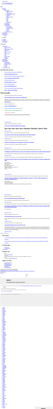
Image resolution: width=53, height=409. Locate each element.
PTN (7, 20)
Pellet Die (2, 271)
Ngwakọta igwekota (10, 28)
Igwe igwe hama (9, 27)
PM (7, 19)
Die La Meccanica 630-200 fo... (11, 90)
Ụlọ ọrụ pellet (9, 26)
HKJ (7, 18)
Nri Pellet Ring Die (31, 271)
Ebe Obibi (4, 8)
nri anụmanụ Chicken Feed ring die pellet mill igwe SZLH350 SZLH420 (20, 134)
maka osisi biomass (10, 16)
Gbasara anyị (4, 34)
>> (3, 233)
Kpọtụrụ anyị (4, 32)
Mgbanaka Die (7, 10)
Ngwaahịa (4, 9)
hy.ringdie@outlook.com (13, 258)
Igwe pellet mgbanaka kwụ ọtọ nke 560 (13, 216)
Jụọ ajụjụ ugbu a (5, 249)
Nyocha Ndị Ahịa (5, 33)
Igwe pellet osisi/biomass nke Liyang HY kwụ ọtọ (15, 224)
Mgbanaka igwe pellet (19, 271)
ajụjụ (5, 102)
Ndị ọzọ (8, 30)
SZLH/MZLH (9, 22)
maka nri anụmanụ (10, 11)
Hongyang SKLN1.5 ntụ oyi (11, 82)
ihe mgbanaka (25, 271)
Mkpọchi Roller (7, 24)
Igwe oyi (6, 64)
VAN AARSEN (9, 13)
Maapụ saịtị (11, 270)
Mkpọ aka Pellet (12, 271)
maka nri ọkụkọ (7, 53)
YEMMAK (6, 58)
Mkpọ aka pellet (6, 271)
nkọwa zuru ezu (8, 102)
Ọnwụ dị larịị (7, 23)
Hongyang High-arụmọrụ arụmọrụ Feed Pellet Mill (15, 97)
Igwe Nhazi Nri (7, 25)
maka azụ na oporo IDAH (11, 14)
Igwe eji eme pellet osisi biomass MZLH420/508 (15, 198)
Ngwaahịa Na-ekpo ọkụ (4, 270)
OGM (8, 15)
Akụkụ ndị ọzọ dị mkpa (8, 31)
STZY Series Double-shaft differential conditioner (15, 125)
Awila (8, 21)
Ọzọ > (2, 233)
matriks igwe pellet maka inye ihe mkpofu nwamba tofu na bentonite (19, 142)
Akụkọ (6, 35)
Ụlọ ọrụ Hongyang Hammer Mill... (12, 78)
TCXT (6, 65)
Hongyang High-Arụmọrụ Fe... (11, 74)
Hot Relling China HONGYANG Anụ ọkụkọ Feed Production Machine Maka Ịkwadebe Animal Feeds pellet (27, 151)
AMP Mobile (15, 270)
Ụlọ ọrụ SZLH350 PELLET (11, 86)
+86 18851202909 (10, 254)
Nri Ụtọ (8, 17)
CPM (7, 12)
